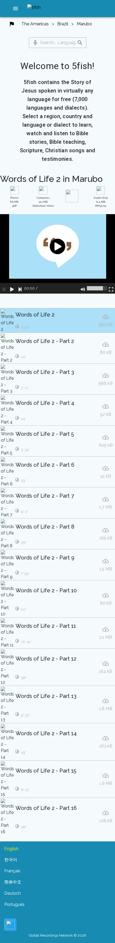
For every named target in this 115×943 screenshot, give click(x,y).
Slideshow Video (43, 201)
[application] (57, 254)
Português (14, 904)
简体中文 (12, 882)
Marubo (84, 23)
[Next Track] (20, 288)
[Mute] (83, 288)
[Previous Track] (4, 288)
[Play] (12, 288)
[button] (15, 8)
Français (12, 870)
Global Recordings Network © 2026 (57, 935)
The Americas (35, 23)
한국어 (10, 859)
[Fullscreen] (111, 288)
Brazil (62, 23)
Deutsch (12, 893)
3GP (14, 201)
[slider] (97, 288)
